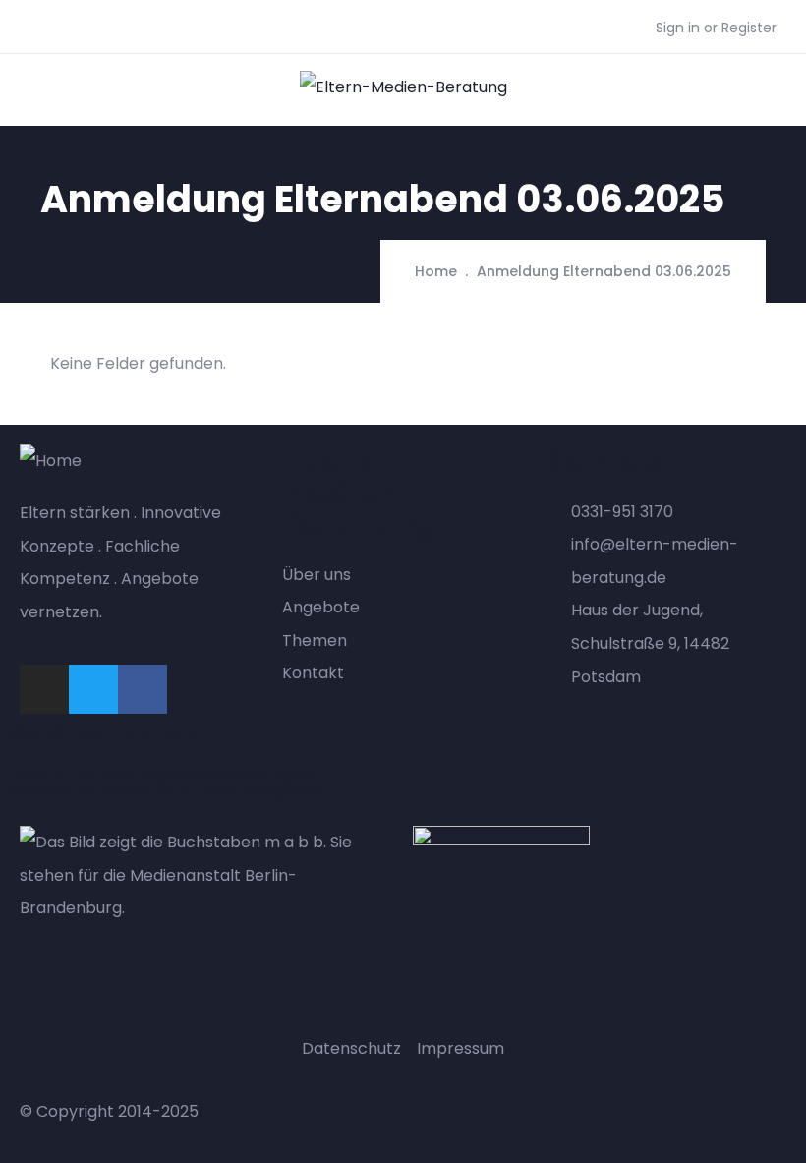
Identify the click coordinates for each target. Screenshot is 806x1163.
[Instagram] (44, 689)
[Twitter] (93, 689)
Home (436, 271)
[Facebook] (142, 689)
